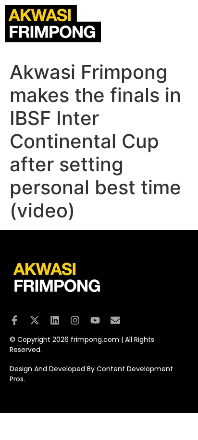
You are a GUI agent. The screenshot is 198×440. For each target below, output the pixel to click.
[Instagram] (75, 320)
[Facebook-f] (14, 320)
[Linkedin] (55, 320)
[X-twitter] (34, 320)
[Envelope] (115, 320)
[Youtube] (95, 320)
